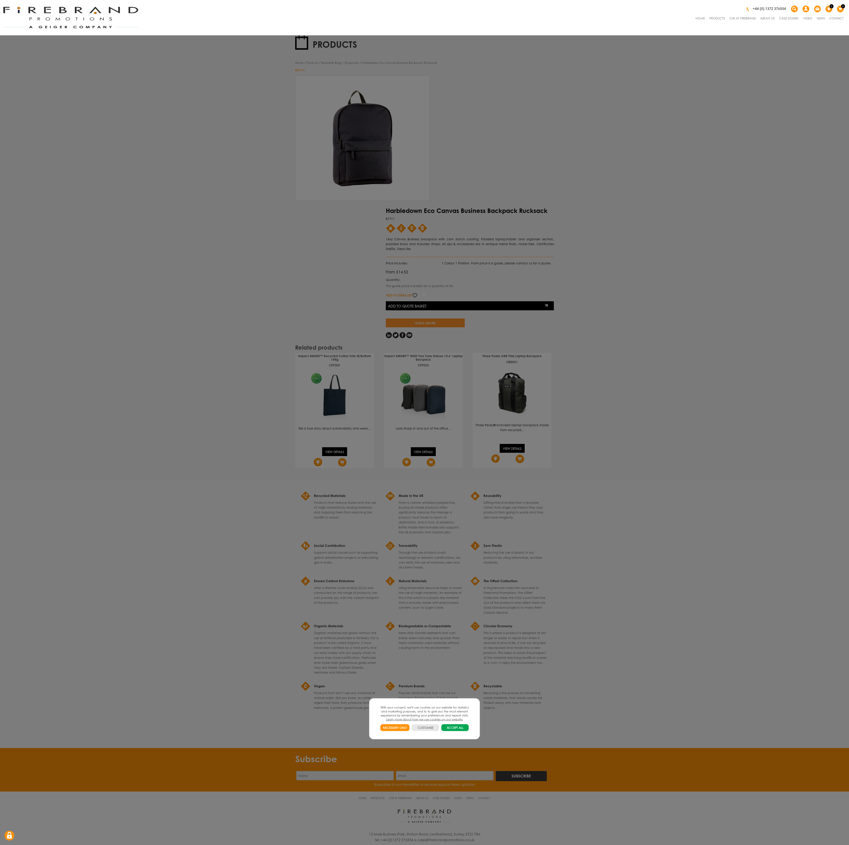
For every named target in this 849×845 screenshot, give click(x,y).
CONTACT (836, 18)
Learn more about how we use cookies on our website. (424, 719)
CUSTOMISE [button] (425, 728)
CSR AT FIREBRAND (742, 18)
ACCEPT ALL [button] (455, 728)
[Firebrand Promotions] (70, 18)
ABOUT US (767, 18)
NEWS (821, 18)
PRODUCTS (717, 18)
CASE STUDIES (789, 18)
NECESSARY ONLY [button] (395, 728)
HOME (700, 18)
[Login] (806, 9)
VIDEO (807, 18)
